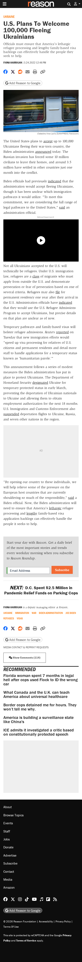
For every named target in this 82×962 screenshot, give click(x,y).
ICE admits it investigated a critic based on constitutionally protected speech (38, 732)
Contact (8, 871)
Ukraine (9, 16)
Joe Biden (71, 613)
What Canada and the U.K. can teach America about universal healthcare (36, 694)
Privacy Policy (63, 921)
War (34, 613)
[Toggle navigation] (4, 4)
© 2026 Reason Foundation (19, 921)
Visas (20, 618)
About (7, 807)
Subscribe (62, 570)
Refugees (8, 618)
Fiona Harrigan (12, 62)
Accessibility (46, 921)
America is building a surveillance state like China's (38, 719)
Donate (8, 847)
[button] (77, 3)
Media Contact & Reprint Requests (26, 647)
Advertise (9, 855)
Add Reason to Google (24, 83)
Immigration (22, 613)
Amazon (9, 887)
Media (7, 879)
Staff (6, 831)
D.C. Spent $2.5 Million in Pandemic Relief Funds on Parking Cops (41, 590)
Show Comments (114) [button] (26, 657)
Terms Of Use (11, 926)
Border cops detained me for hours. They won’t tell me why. (40, 707)
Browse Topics (13, 815)
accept (48, 141)
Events (8, 823)
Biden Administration (51, 613)
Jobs (6, 839)
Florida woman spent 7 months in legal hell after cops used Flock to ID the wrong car (40, 679)
